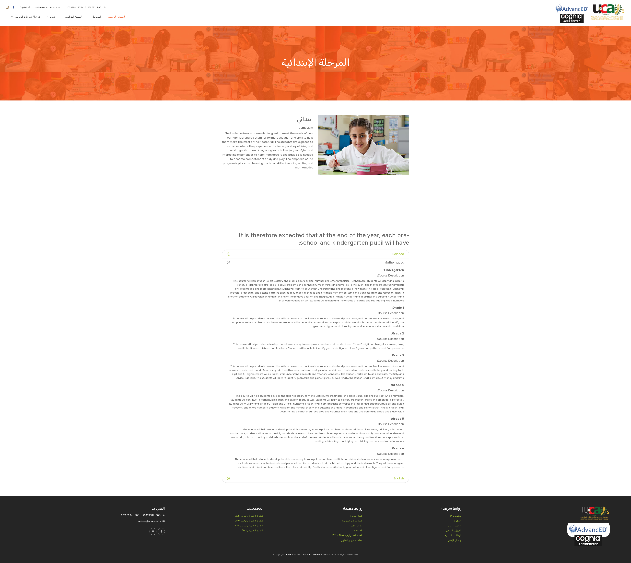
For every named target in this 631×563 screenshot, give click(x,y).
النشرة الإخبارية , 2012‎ (253, 530)
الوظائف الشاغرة (453, 535)
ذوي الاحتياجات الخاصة (27, 17)
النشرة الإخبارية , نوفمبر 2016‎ (249, 520)
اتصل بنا (457, 520)
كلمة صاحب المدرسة (352, 520)
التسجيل (96, 17)
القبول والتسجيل (453, 530)
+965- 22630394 (74, 7)
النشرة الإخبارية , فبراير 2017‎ (249, 515)
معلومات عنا (455, 515)
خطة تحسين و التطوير (351, 540)
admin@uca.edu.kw (46, 7)
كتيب (52, 17)
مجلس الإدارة (355, 525)
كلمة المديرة (356, 515)
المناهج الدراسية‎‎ (73, 17)
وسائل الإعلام (454, 540)
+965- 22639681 (94, 7)
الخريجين (358, 530)
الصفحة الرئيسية (116, 17)
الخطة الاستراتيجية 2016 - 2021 (346, 535)
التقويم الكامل (454, 525)
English (24, 7)
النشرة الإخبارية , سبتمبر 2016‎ (249, 525)
